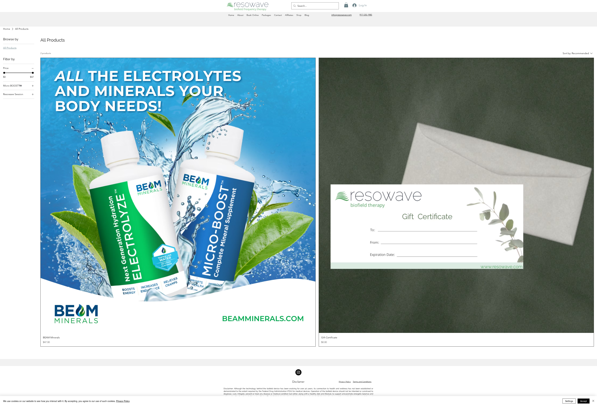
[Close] (593, 401)
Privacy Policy (345, 382)
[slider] (4, 73)
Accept (583, 401)
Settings (569, 401)
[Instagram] (298, 372)
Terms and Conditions (362, 382)
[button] (346, 4)
